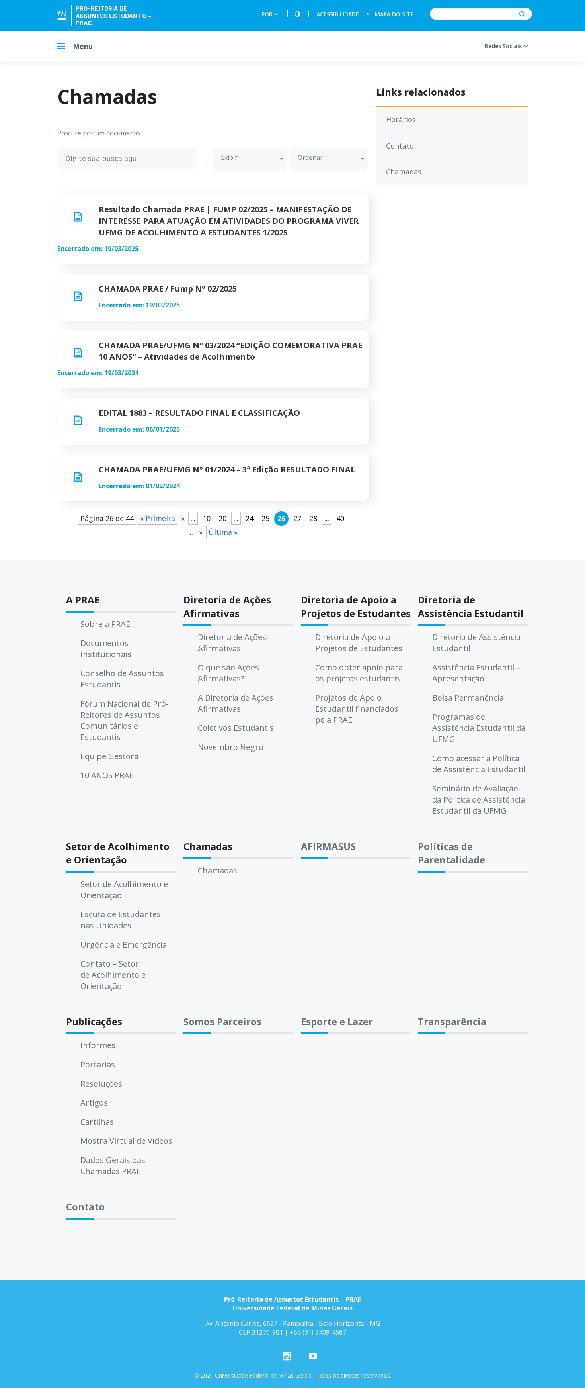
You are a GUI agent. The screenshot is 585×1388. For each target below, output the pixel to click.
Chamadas (403, 171)
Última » (223, 532)
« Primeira (157, 518)
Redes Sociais (504, 46)
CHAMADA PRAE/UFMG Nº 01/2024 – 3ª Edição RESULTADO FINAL (227, 469)
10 (207, 518)
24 (250, 518)
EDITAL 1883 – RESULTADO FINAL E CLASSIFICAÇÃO (199, 412)
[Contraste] (297, 14)
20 (222, 518)
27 (297, 518)
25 (265, 518)
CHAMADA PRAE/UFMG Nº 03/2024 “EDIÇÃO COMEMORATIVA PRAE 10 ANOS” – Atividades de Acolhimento (230, 351)
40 (340, 518)
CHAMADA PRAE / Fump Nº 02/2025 (168, 288)
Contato (400, 146)
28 (313, 518)
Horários (401, 119)
